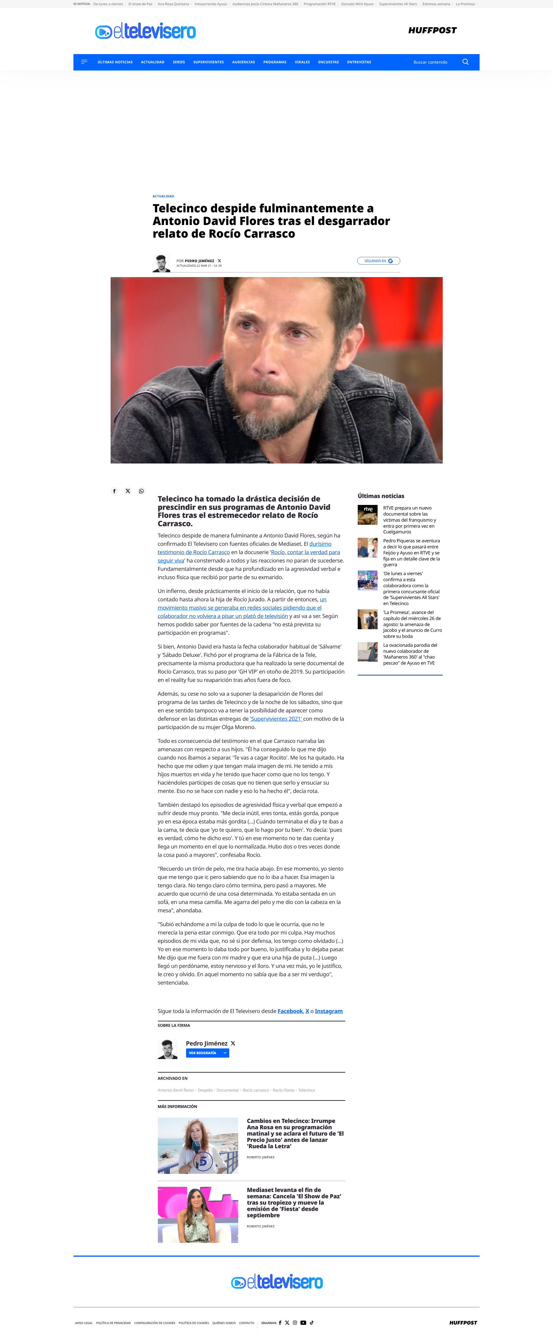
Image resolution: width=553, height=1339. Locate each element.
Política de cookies (194, 1323)
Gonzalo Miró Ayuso (358, 3)
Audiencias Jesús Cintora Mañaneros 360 (265, 3)
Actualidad (153, 62)
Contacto (246, 1323)
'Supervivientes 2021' (276, 718)
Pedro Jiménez (199, 261)
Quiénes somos (224, 1323)
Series (179, 62)
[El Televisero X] (287, 1323)
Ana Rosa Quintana (174, 3)
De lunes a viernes (108, 3)
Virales (302, 62)
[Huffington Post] (433, 31)
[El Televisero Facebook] (280, 1323)
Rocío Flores (283, 1090)
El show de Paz (140, 3)
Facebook (290, 1011)
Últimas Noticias (115, 62)
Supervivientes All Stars (398, 3)
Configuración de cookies (154, 1323)
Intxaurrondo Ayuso (211, 3)
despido (205, 1090)
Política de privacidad (113, 1323)
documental (228, 1090)
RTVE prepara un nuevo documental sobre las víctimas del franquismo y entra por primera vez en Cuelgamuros (409, 520)
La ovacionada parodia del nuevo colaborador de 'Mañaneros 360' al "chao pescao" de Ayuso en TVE (410, 654)
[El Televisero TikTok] (312, 1323)
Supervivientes (208, 62)
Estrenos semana (437, 3)
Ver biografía (202, 1052)
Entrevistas (359, 62)
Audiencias (243, 62)
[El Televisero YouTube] (303, 1323)
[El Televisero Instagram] (295, 1323)
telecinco (306, 1090)
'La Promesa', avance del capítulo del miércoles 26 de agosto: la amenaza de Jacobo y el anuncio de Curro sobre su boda (412, 624)
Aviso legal (84, 1323)
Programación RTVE (320, 3)
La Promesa (466, 3)
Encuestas (328, 62)
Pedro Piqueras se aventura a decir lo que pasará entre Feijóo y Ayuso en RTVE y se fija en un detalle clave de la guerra (411, 553)
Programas (275, 62)
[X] (219, 260)
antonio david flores (176, 1090)
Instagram (329, 1011)
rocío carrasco (256, 1090)
